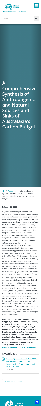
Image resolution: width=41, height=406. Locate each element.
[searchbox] (20, 18)
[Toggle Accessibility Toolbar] (37, 402)
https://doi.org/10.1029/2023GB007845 (19, 347)
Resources (12, 191)
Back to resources (14, 382)
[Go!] (36, 18)
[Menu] (36, 5)
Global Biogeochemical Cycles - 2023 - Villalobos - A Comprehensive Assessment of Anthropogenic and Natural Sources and (21, 363)
